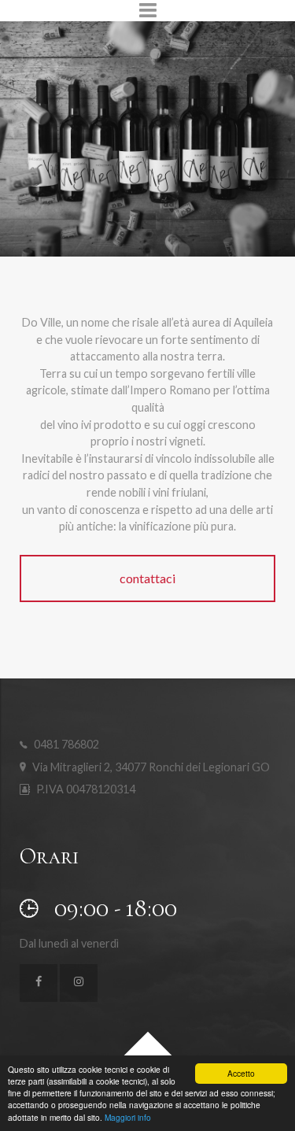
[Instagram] (79, 983)
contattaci (147, 578)
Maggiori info (128, 1117)
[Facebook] (38, 983)
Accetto (241, 1073)
